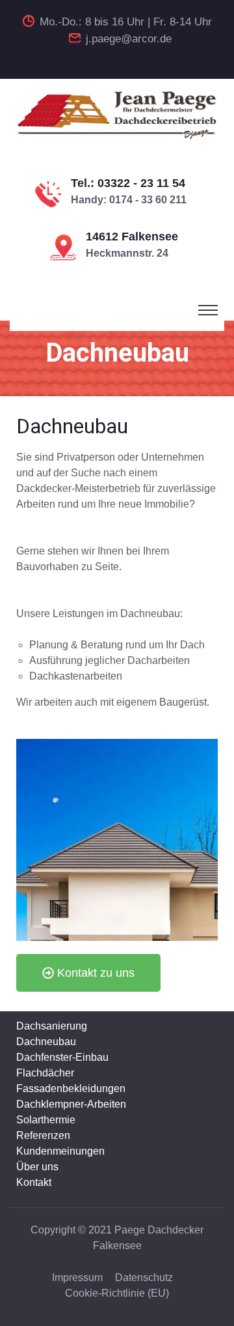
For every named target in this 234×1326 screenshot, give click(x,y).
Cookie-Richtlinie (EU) (117, 1293)
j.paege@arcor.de (129, 39)
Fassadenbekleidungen (70, 1088)
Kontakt (33, 1182)
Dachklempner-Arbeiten (71, 1104)
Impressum (77, 1277)
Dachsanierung (51, 1025)
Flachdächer (45, 1072)
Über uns (37, 1166)
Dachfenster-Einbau (62, 1057)
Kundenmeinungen (60, 1151)
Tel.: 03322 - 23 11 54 (128, 183)
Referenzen (43, 1135)
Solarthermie (45, 1119)
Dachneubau (46, 1041)
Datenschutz (144, 1277)
